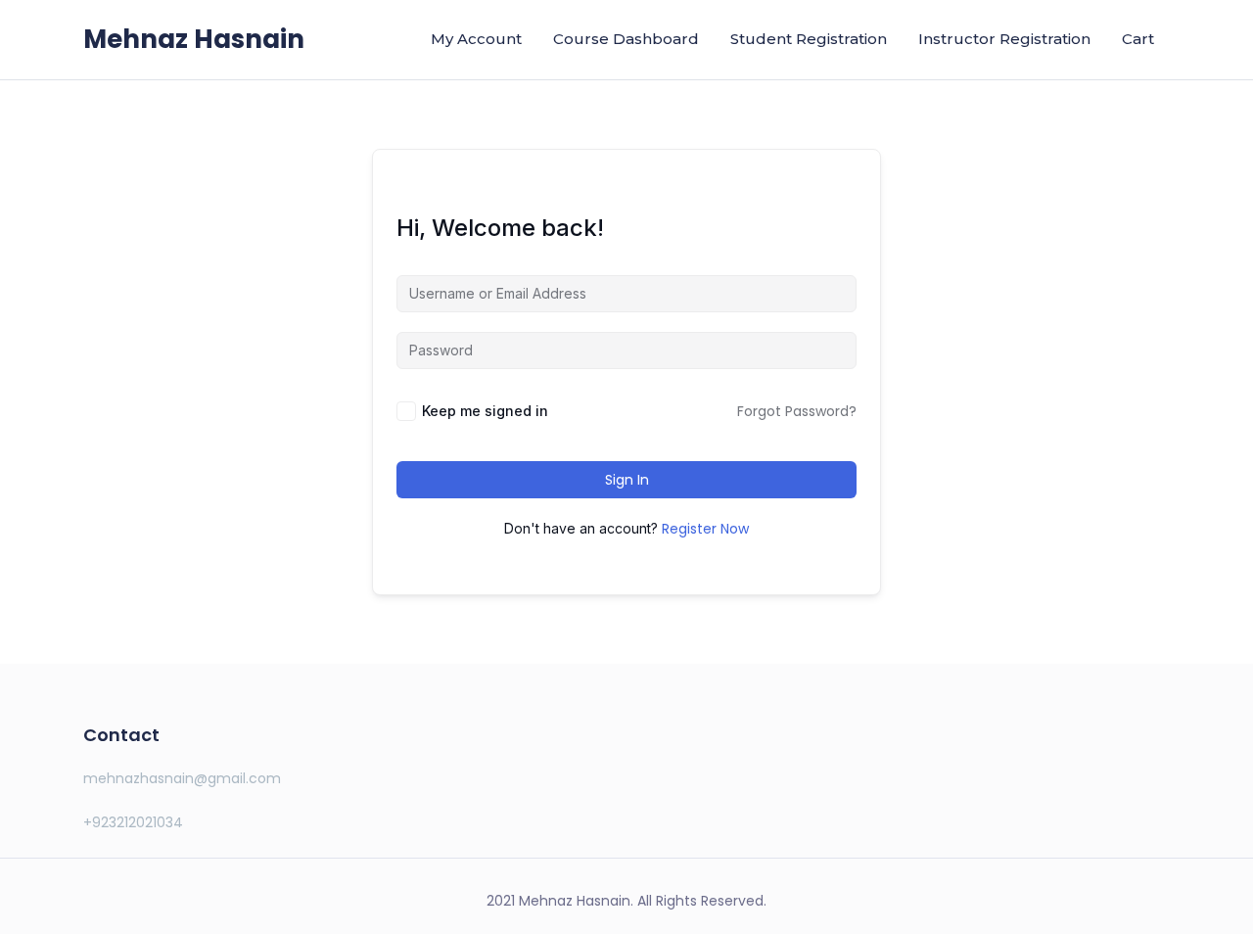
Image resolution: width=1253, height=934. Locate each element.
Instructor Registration (1004, 38)
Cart (1138, 38)
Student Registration (808, 38)
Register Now (705, 528)
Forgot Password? (797, 411)
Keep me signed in (485, 410)
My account (476, 38)
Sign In (627, 480)
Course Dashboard (626, 38)
